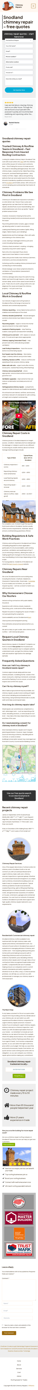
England (27, 1346)
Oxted (13, 1349)
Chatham (3, 1346)
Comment (5, 1278)
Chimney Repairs (19, 6)
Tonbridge (31, 581)
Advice (19, 1376)
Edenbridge (20, 1346)
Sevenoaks (27, 1349)
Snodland (9, 183)
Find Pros (18, 1076)
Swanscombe (18, 1351)
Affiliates (31, 1386)
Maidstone (7, 1349)
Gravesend (34, 1346)
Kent (29, 617)
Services (19, 1368)
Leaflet (18, 772)
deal (21, 162)
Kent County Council (16, 564)
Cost (19, 1372)
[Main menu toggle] (33, 6)
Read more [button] (8, 117)
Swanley (11, 1351)
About (19, 1365)
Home (19, 1361)
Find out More (8, 1144)
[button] (8, 766)
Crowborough (11, 1346)
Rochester (19, 1349)
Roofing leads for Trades (19, 1380)
